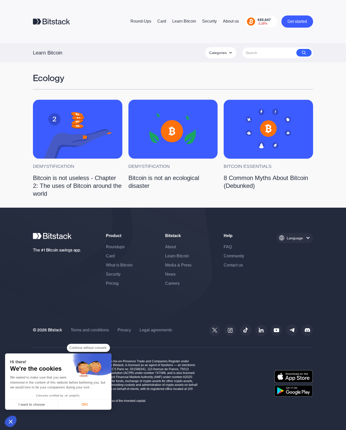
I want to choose (31, 404)
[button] (11, 421)
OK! (85, 404)
